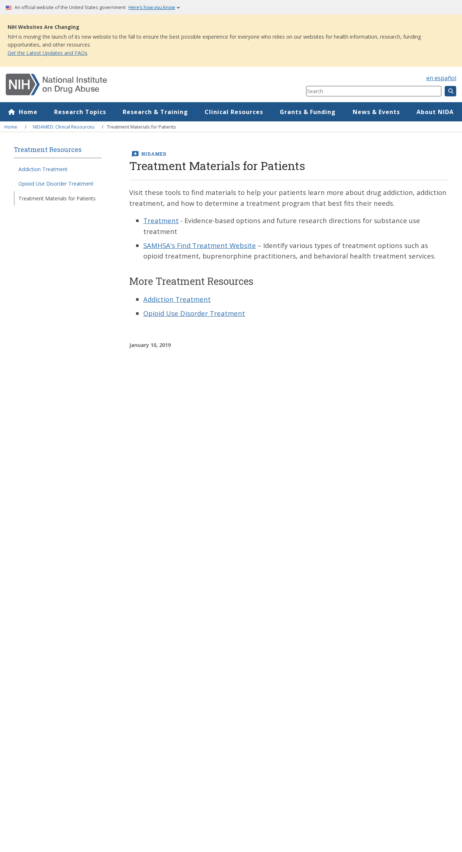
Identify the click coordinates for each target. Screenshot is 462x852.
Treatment (161, 220)
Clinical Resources (234, 112)
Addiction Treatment (42, 169)
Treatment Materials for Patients (57, 198)
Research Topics (80, 112)
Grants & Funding (308, 112)
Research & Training (155, 112)
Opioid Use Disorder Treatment (55, 184)
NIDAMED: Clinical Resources (64, 126)
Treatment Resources (48, 149)
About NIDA (435, 112)
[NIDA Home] (131, 84)
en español (441, 78)
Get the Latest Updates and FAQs (47, 52)
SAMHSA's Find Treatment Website (199, 245)
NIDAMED (153, 154)
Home (28, 112)
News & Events (376, 112)
